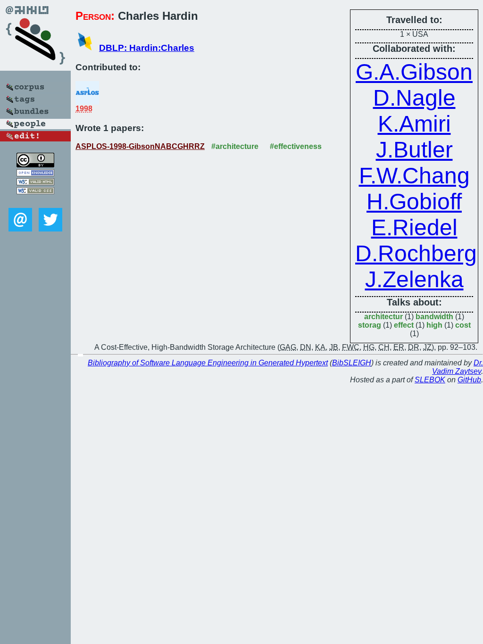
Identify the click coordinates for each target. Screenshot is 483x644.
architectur (383, 317)
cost (463, 325)
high (434, 325)
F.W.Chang (414, 175)
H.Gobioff (414, 201)
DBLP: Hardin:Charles (146, 48)
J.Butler (414, 149)
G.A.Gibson (414, 71)
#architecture (234, 146)
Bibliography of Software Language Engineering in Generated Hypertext (208, 363)
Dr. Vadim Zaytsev (457, 367)
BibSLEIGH (351, 363)
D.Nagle (414, 97)
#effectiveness (296, 146)
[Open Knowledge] (35, 174)
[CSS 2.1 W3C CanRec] (35, 201)
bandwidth (434, 317)
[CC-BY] (35, 165)
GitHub (469, 380)
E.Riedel (414, 227)
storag (369, 325)
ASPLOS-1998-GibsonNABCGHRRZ (140, 146)
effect (404, 325)
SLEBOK (430, 380)
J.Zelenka (414, 279)
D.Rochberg (416, 253)
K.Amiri (414, 123)
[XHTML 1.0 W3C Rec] (35, 183)
